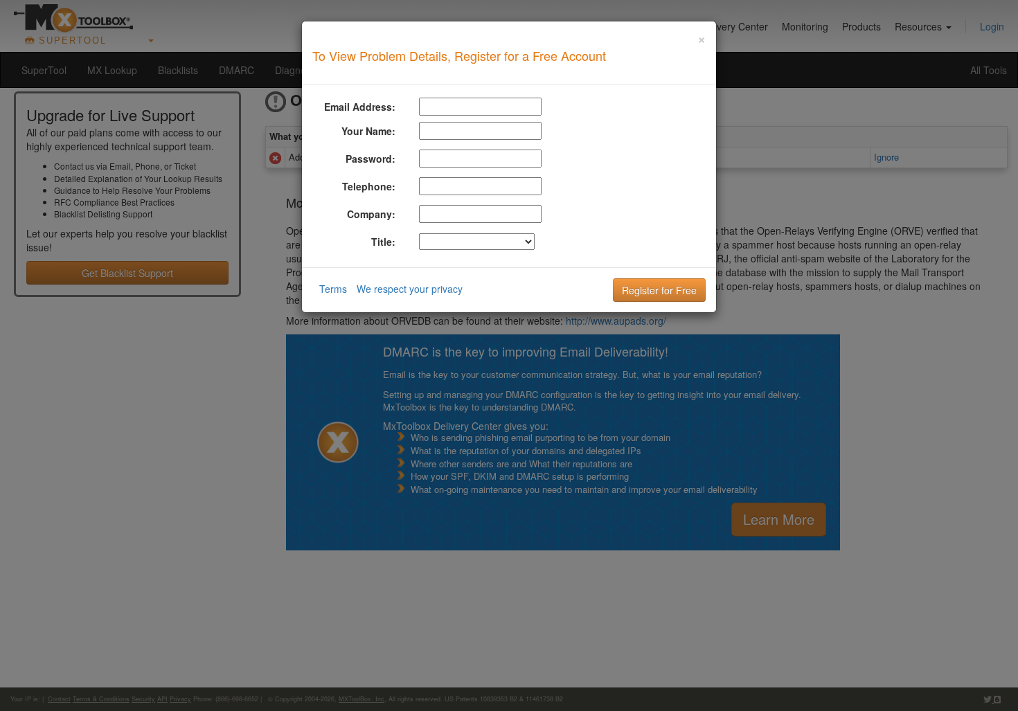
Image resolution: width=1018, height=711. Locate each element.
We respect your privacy (410, 289)
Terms (333, 289)
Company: (371, 214)
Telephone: (368, 186)
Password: (370, 158)
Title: (383, 242)
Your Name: (368, 131)
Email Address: (359, 107)
